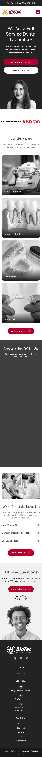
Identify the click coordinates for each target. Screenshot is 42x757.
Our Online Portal (10, 540)
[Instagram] (21, 659)
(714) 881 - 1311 (21, 599)
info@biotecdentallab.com (21, 691)
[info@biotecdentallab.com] (21, 687)
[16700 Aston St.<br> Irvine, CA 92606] (21, 704)
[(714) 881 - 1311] (21, 695)
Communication (10, 524)
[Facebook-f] (15, 659)
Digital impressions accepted (16, 532)
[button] (38, 12)
